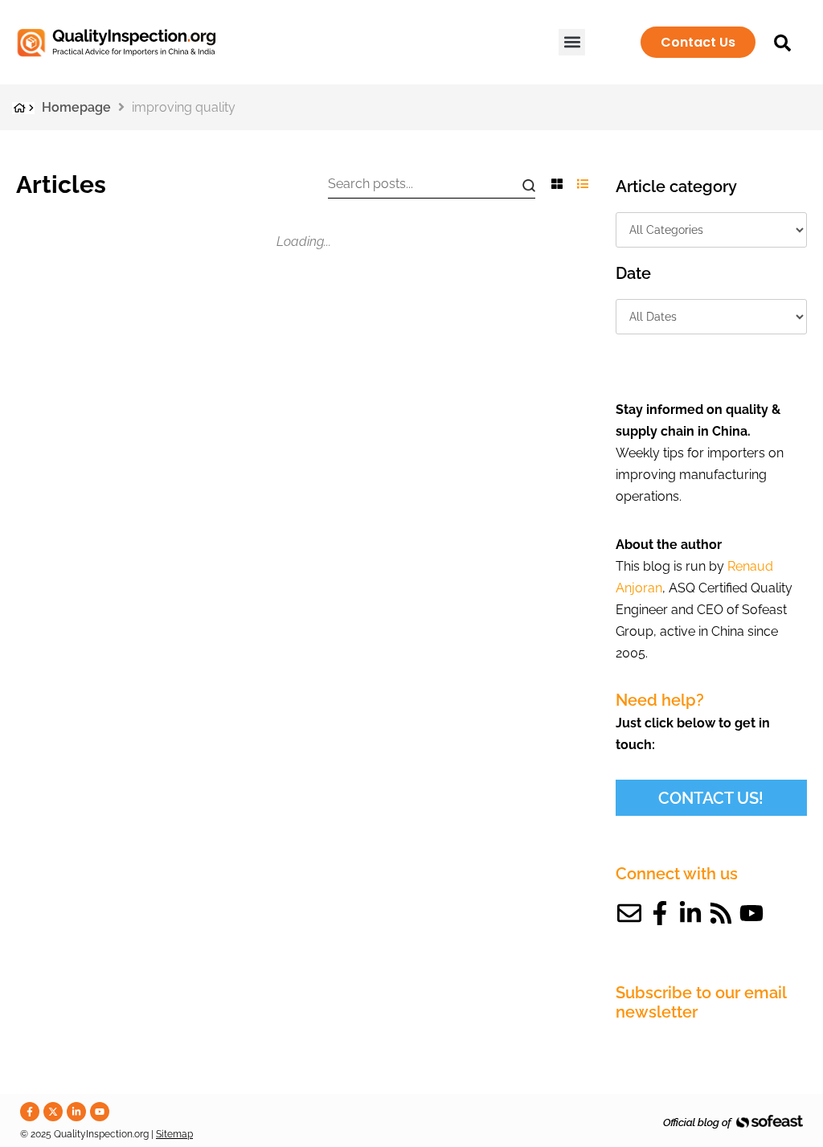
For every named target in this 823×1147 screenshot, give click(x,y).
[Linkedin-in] (690, 913)
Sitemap (174, 1134)
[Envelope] (629, 913)
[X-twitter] (53, 1111)
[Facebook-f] (660, 913)
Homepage (76, 107)
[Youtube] (751, 913)
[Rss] (721, 913)
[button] (572, 42)
